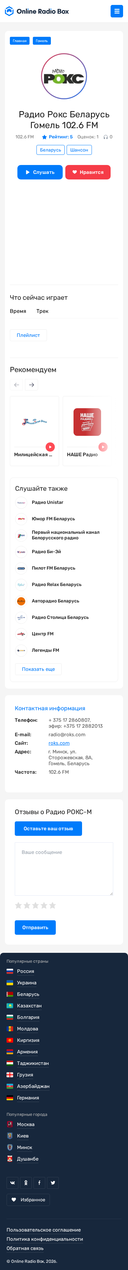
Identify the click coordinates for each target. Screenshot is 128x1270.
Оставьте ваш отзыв (48, 829)
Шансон (79, 150)
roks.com (59, 743)
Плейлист (28, 335)
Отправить (35, 927)
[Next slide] (31, 384)
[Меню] (117, 11)
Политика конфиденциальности (45, 1239)
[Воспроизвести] (50, 447)
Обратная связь (25, 1248)
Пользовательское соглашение (44, 1230)
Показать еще (38, 669)
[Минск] (10, 1147)
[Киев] (10, 1136)
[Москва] (10, 1124)
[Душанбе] (10, 1159)
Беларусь (50, 150)
